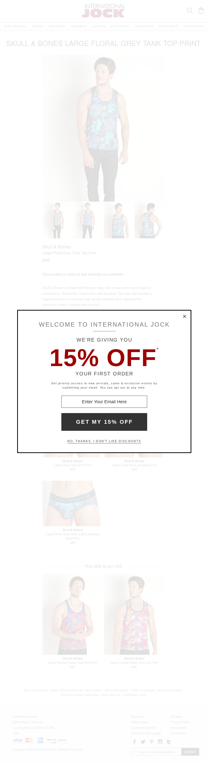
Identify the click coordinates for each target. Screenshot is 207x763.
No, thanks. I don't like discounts (104, 441)
